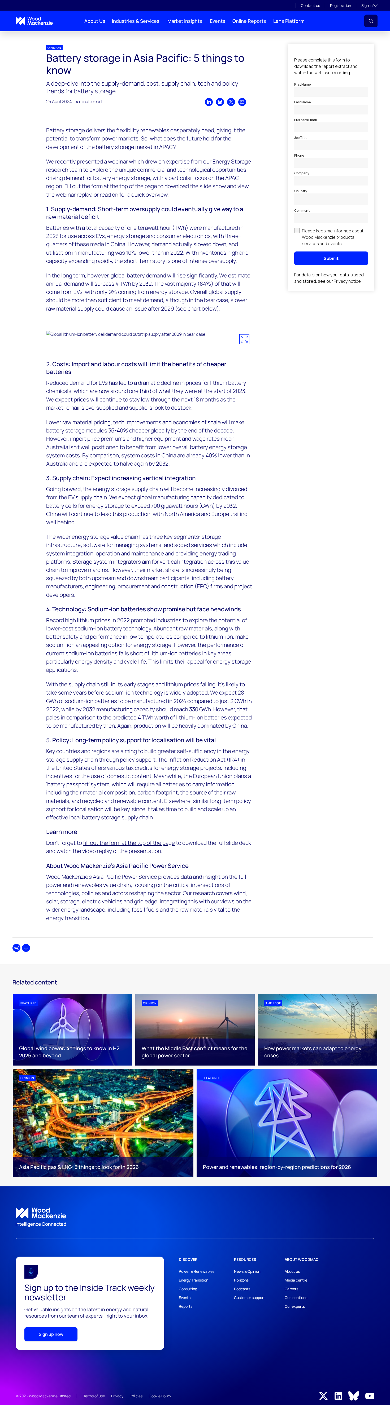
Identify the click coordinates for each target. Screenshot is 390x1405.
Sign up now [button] (51, 1334)
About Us (94, 21)
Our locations (296, 1297)
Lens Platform (289, 21)
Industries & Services (135, 21)
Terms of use (94, 1395)
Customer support (249, 1297)
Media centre (296, 1280)
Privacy (117, 1395)
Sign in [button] (369, 5)
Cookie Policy (160, 1395)
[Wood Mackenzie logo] (34, 21)
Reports (185, 1306)
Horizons (241, 1280)
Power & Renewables (196, 1271)
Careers (291, 1288)
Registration (340, 5)
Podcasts (242, 1288)
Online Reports (249, 21)
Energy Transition (193, 1280)
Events (217, 21)
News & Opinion (247, 1271)
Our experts (295, 1306)
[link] (195, 1217)
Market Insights (184, 21)
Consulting (188, 1288)
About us (292, 1271)
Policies (136, 1395)
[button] (371, 21)
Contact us (310, 5)
